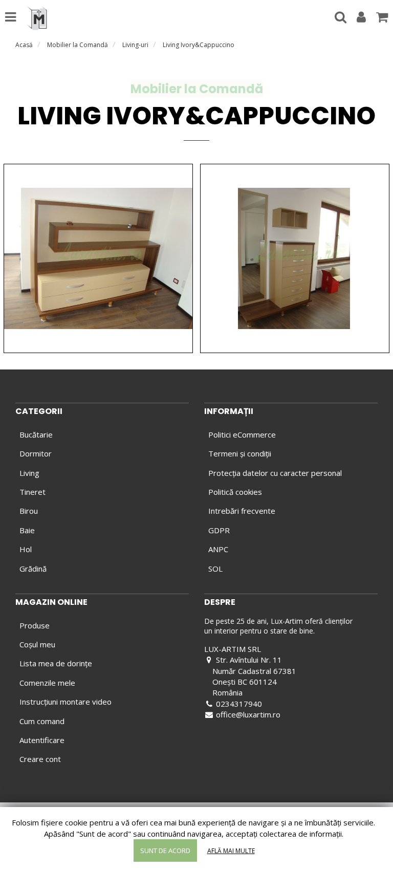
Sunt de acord (165, 850)
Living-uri (135, 44)
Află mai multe (231, 850)
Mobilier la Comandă (77, 44)
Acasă (24, 44)
